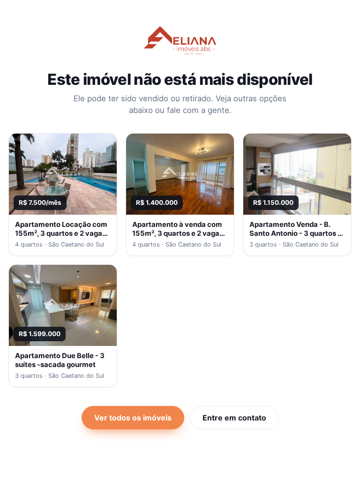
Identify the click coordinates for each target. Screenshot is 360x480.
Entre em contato (234, 417)
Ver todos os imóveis (133, 417)
